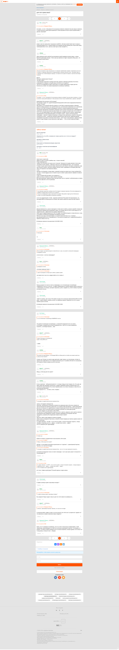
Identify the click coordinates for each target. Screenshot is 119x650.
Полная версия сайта (42, 613)
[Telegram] (64, 544)
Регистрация (59, 571)
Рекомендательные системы (42, 643)
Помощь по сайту (41, 615)
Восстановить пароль (59, 567)
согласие (74, 4)
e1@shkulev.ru (50, 640)
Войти (59, 564)
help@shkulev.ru (45, 642)
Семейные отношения (50, 9)
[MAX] (58, 544)
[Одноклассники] (61, 544)
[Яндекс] (59, 577)
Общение (38, 9)
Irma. (41, 227)
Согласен (79, 4)
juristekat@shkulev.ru (71, 641)
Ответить (39, 34)
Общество (43, 9)
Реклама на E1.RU (64, 613)
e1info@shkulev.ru (64, 641)
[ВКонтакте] (55, 544)
